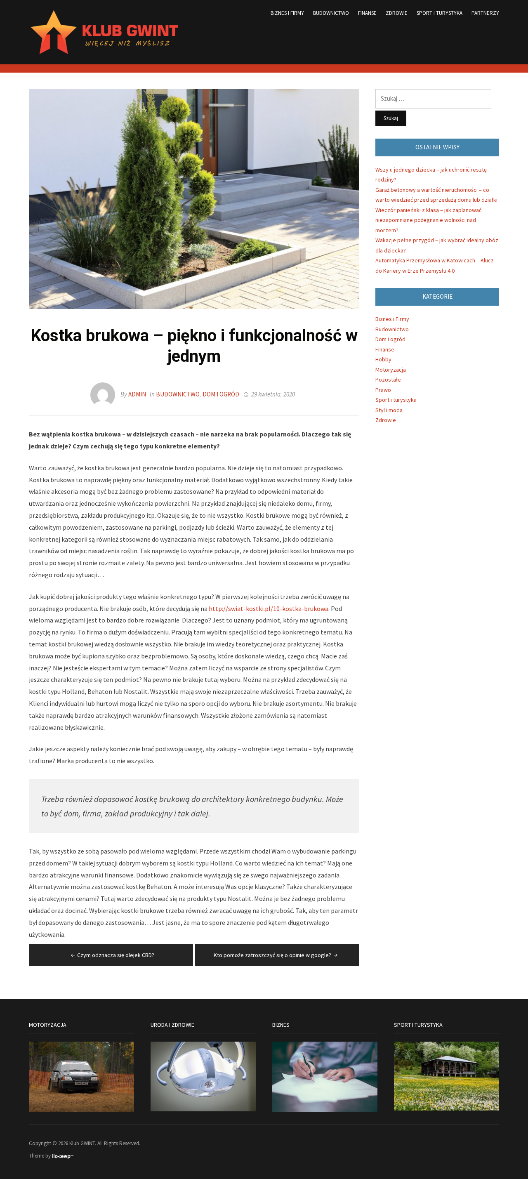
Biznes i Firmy (287, 13)
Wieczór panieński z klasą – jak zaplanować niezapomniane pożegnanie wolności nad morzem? (428, 220)
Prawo (383, 390)
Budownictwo (331, 13)
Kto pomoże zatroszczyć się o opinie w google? (272, 955)
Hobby (383, 359)
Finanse (367, 13)
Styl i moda (389, 410)
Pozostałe (388, 379)
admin (137, 394)
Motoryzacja (390, 369)
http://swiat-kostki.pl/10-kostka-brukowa (268, 608)
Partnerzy (485, 13)
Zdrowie (397, 13)
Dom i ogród (221, 394)
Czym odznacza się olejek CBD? (115, 955)
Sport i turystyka (439, 13)
